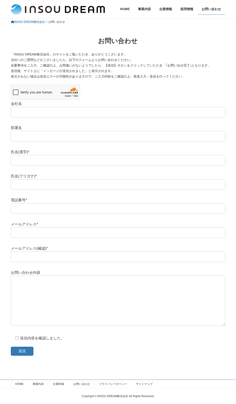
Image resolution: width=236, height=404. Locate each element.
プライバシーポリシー (113, 384)
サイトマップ (144, 384)
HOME (19, 384)
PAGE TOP (226, 387)
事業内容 (38, 384)
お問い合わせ (81, 384)
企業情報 (58, 384)
